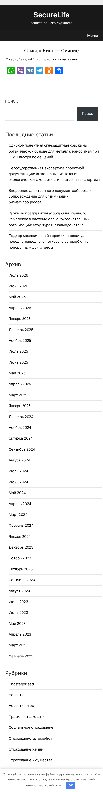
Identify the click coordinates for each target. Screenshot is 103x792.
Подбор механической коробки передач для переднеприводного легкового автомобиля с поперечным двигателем (49, 241)
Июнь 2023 (18, 612)
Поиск (11, 101)
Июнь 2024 (18, 482)
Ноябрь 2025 (20, 340)
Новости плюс (21, 705)
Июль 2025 (18, 351)
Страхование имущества (30, 760)
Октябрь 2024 (21, 438)
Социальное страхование (31, 727)
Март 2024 (18, 514)
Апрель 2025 (20, 384)
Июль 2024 (18, 471)
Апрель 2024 (20, 504)
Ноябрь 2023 (20, 558)
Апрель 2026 (20, 308)
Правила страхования (27, 716)
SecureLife (51, 15)
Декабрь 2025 (21, 329)
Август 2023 (19, 591)
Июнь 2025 (18, 362)
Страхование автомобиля (31, 738)
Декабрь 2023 (21, 547)
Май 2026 (17, 297)
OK (71, 785)
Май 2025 (17, 373)
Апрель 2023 (20, 634)
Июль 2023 (18, 601)
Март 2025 (18, 395)
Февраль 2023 (21, 656)
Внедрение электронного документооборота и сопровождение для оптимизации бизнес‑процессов (50, 196)
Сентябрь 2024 (22, 449)
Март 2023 (18, 645)
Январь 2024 (20, 536)
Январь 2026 (20, 318)
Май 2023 (17, 623)
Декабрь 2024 (21, 416)
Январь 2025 (20, 405)
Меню (92, 35)
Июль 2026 (18, 275)
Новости (16, 694)
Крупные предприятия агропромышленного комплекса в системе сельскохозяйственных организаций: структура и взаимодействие (49, 219)
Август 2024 (19, 460)
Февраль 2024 (21, 525)
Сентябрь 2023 (22, 580)
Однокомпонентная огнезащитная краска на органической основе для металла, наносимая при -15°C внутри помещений (54, 151)
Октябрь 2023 (21, 569)
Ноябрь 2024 (20, 427)
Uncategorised (21, 684)
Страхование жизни (26, 749)
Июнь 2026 (18, 286)
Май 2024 (17, 493)
